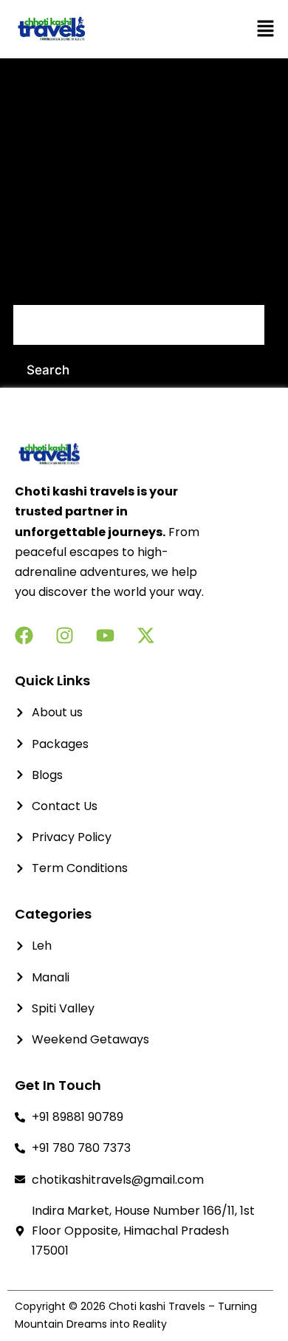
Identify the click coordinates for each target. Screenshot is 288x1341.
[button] (230, 29)
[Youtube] (105, 635)
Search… (39, 284)
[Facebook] (24, 635)
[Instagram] (64, 635)
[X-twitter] (146, 635)
